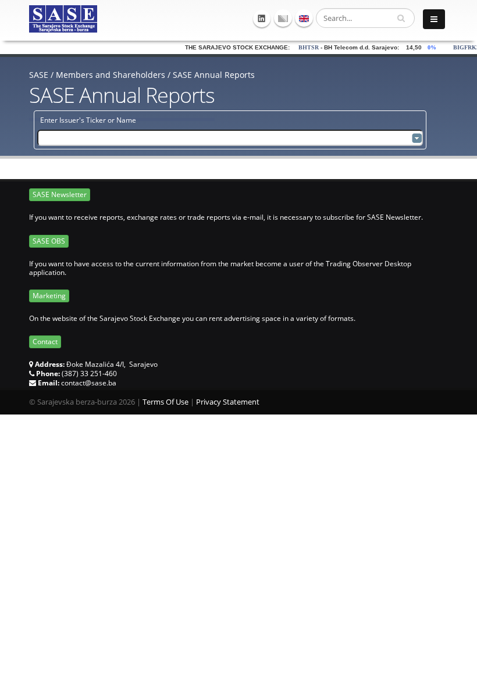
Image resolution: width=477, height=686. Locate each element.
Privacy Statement (227, 402)
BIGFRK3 (455, 47)
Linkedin (261, 18)
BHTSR (297, 47)
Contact (45, 341)
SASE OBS (49, 241)
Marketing (49, 296)
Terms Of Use (165, 402)
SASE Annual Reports (214, 74)
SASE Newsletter (60, 194)
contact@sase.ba (88, 383)
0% (423, 47)
